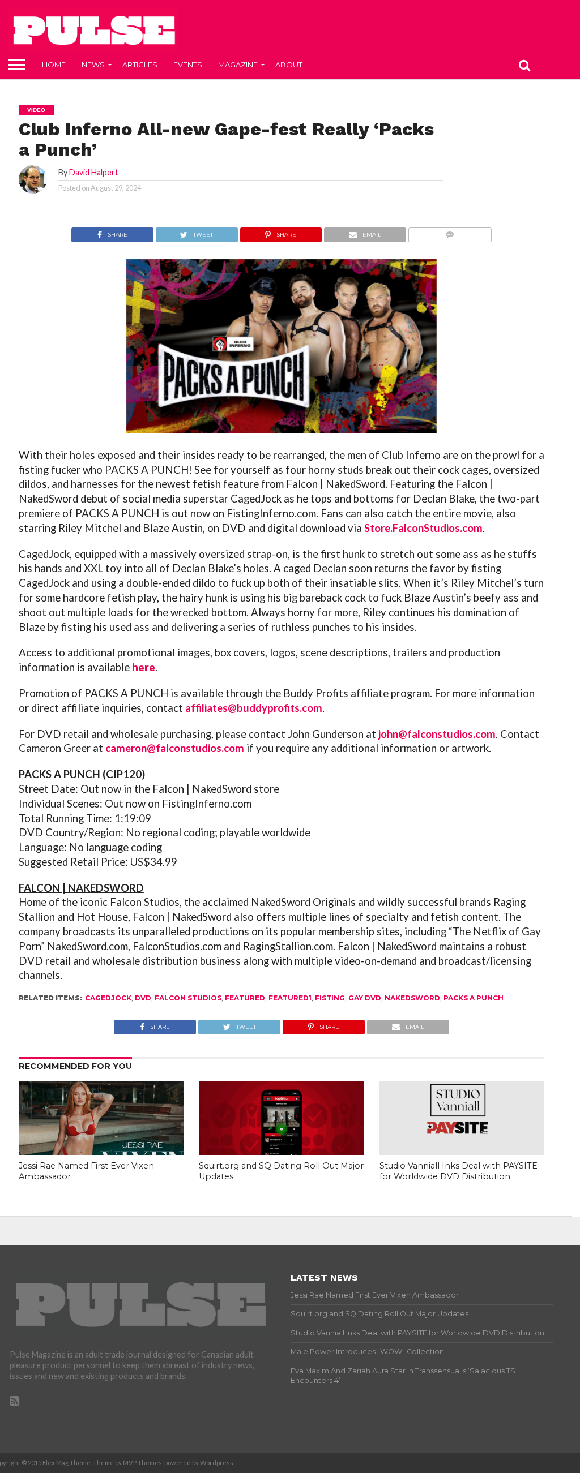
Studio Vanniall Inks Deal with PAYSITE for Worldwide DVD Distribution (458, 1171)
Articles (139, 64)
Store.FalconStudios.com (423, 528)
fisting (330, 998)
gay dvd (364, 998)
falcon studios (188, 998)
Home (54, 64)
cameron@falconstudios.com (174, 748)
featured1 (290, 998)
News (93, 64)
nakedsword (412, 998)
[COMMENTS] (450, 231)
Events (187, 64)
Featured (245, 998)
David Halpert (93, 172)
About (288, 64)
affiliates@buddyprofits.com (253, 708)
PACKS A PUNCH (473, 998)
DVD (143, 998)
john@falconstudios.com (437, 734)
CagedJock (108, 998)
